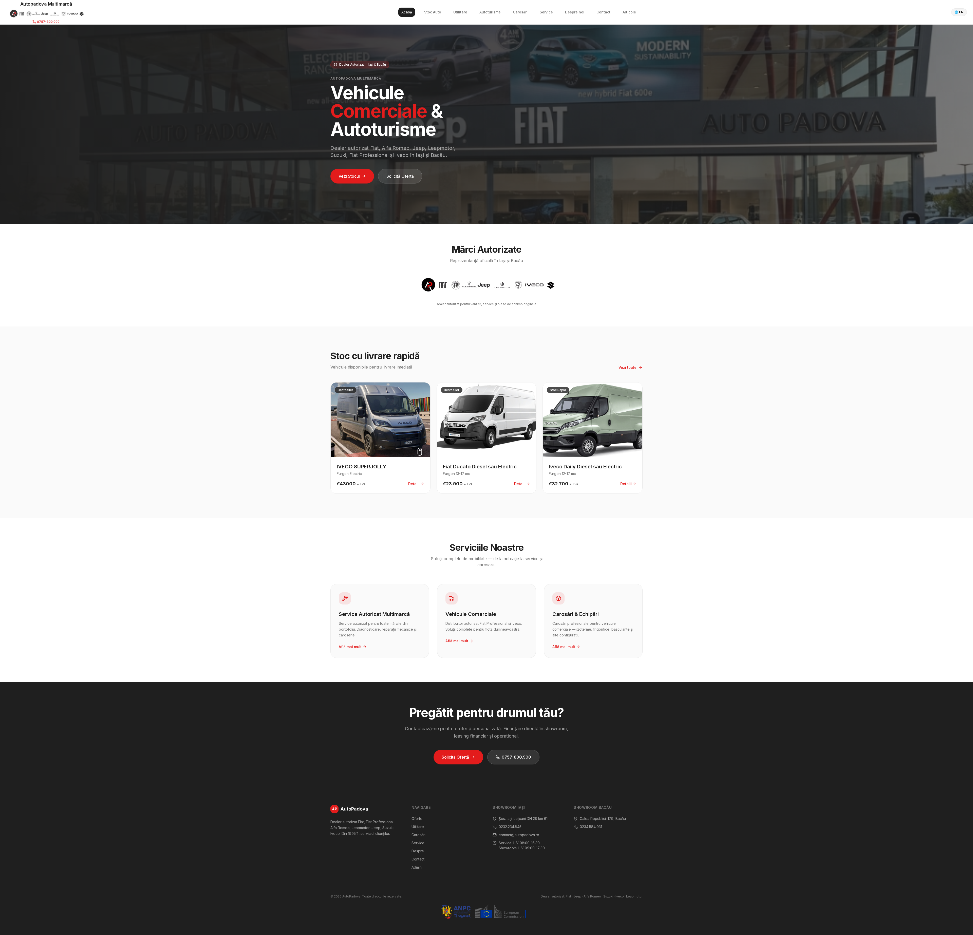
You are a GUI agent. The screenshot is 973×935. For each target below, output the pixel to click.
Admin (416, 867)
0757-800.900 (48, 22)
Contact (603, 12)
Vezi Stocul (349, 176)
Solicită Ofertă (400, 176)
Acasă (406, 12)
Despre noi (574, 12)
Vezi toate (628, 367)
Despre (417, 851)
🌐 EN (959, 12)
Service (546, 12)
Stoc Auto (432, 12)
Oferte (416, 818)
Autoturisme (490, 12)
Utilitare (460, 12)
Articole (629, 12)
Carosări (520, 12)
